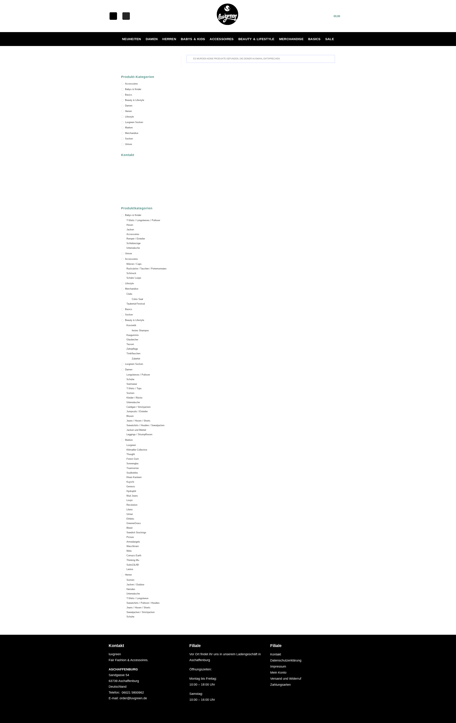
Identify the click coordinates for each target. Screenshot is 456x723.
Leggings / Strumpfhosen (139, 434)
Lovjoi (129, 500)
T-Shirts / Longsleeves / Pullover (143, 220)
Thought (130, 454)
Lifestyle (129, 116)
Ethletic (130, 518)
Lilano (129, 509)
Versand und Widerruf (285, 678)
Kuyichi (130, 482)
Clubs (129, 294)
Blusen (130, 416)
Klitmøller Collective (136, 449)
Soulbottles (132, 472)
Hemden (130, 589)
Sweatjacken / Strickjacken (140, 612)
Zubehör (136, 358)
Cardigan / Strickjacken (138, 407)
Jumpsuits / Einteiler (137, 411)
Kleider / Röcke (134, 397)
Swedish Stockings (136, 532)
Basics (314, 39)
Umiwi (129, 514)
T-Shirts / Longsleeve (137, 598)
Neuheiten (131, 39)
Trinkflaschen (133, 353)
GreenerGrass (133, 523)
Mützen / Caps (134, 264)
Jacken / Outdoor (135, 584)
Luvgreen (131, 445)
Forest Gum (132, 459)
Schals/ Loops (133, 278)
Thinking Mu (132, 560)
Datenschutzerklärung (285, 660)
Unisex (128, 144)
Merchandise (291, 39)
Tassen (130, 344)
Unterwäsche (133, 248)
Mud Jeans (132, 495)
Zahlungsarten (280, 684)
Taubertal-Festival (135, 303)
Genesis (130, 486)
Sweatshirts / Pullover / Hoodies (143, 603)
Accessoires (222, 39)
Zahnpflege (132, 349)
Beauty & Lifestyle (256, 39)
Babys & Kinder (133, 89)
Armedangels (133, 541)
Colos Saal (137, 299)
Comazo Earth (133, 555)
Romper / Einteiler (135, 238)
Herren (169, 39)
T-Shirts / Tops (134, 388)
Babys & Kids (193, 39)
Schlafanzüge (133, 243)
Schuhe (130, 379)
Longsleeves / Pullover (138, 374)
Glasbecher (132, 339)
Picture (130, 537)
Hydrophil (131, 491)
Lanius (129, 569)
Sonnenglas (132, 463)
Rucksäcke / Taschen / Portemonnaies (146, 268)
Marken (129, 127)
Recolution (131, 505)
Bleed (129, 528)
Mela (128, 551)
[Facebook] (113, 16)
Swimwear (131, 384)
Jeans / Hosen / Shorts (138, 420)
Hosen (129, 225)
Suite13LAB (132, 564)
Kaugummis (132, 335)
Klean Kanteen (134, 477)
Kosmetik (131, 325)
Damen (152, 39)
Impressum (278, 666)
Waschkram (132, 546)
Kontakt (275, 654)
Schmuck (131, 273)
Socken (129, 138)
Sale (329, 39)
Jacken (130, 229)
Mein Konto (278, 672)
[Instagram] (126, 16)
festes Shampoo (140, 330)
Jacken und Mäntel (136, 430)
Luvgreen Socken (134, 122)
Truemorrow (132, 468)
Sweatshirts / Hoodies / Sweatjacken (145, 425)
